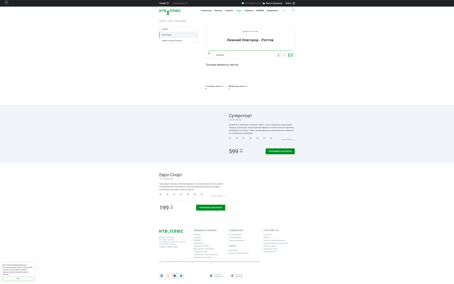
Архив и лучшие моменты (172, 41)
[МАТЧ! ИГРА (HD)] (266, 139)
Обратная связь (172, 247)
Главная (165, 29)
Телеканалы (206, 10)
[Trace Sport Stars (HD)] (162, 196)
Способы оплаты (270, 252)
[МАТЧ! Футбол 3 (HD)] (252, 139)
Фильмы (218, 10)
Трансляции (166, 35)
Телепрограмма (235, 237)
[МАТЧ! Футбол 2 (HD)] (245, 139)
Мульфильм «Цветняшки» (204, 249)
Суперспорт (240, 115)
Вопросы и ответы (271, 249)
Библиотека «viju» (201, 252)
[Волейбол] (190, 196)
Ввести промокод (274, 3)
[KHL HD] (176, 196)
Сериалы (229, 10)
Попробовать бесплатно (280, 151)
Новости (267, 237)
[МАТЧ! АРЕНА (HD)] (259, 139)
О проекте (162, 247)
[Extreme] (203, 196)
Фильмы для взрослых (203, 257)
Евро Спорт (170, 174)
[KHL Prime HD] (169, 196)
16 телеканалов (166, 179)
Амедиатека (272, 10)
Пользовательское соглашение (276, 243)
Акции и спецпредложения (274, 240)
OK (18, 278)
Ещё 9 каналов (217, 196)
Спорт (239, 10)
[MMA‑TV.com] (197, 196)
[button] (216, 275)
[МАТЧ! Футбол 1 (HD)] (239, 139)
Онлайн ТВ (164, 3)
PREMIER (260, 10)
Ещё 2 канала (287, 139)
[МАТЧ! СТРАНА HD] (273, 139)
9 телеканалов (235, 120)
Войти (288, 3)
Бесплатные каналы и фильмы (206, 254)
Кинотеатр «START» (201, 246)
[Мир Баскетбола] (183, 196)
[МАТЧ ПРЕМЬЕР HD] (232, 139)
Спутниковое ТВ (179, 3)
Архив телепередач (236, 240)
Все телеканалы (235, 235)
